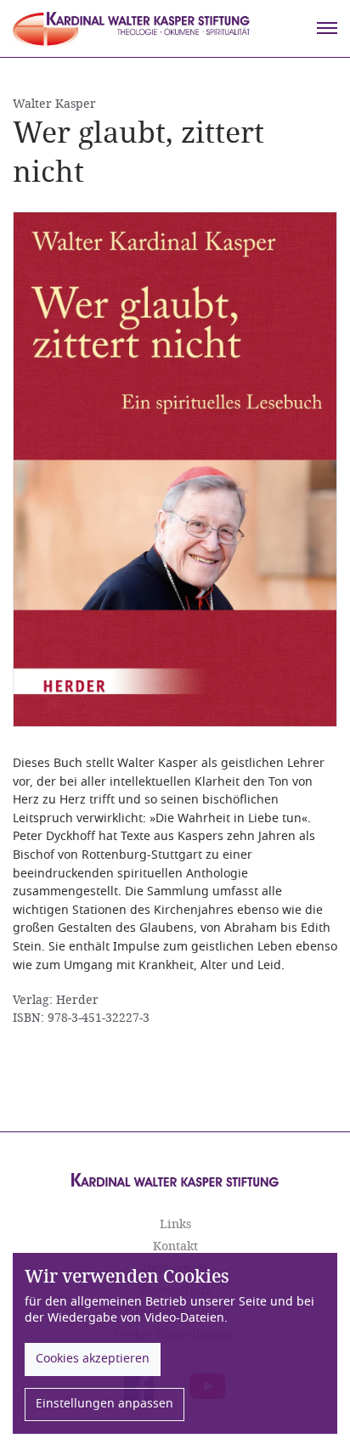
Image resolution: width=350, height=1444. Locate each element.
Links (175, 1224)
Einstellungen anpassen (104, 1404)
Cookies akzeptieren (93, 1359)
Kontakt (175, 1246)
